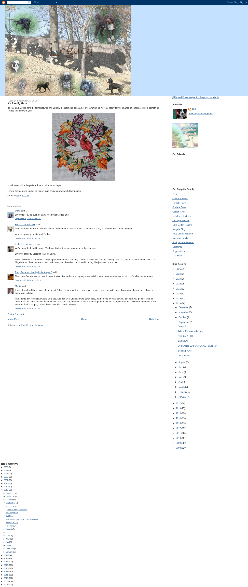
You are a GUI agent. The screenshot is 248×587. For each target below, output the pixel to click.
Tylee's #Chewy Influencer (190, 331)
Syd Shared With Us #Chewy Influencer (197, 346)
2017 (178, 403)
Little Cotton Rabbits (182, 225)
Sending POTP (185, 350)
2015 (178, 413)
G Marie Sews (179, 207)
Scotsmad (177, 247)
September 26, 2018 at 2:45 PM (27, 308)
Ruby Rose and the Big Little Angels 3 (33, 272)
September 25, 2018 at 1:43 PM (27, 238)
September (184, 322)
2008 (178, 448)
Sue (194, 109)
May (180, 377)
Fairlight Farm (179, 203)
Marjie (18, 286)
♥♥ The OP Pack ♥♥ (25, 224)
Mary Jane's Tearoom (182, 233)
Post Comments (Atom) (32, 325)
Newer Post (13, 319)
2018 (178, 303)
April (181, 382)
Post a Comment (15, 314)
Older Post (154, 319)
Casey (175, 194)
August (182, 362)
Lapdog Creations (180, 220)
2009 (178, 443)
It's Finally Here (185, 336)
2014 (178, 418)
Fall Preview (184, 355)
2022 (178, 283)
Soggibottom (178, 251)
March (181, 387)
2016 (178, 408)
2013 (178, 423)
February (183, 392)
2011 (178, 433)
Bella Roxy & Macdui (25, 244)
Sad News (183, 341)
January (182, 397)
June (181, 372)
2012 (178, 428)
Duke (17, 210)
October (182, 317)
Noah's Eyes (184, 326)
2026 (178, 269)
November (183, 312)
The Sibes (177, 255)
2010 (178, 438)
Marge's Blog (178, 229)
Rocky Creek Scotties (183, 242)
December (183, 307)
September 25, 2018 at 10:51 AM (28, 219)
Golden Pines (179, 211)
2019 (178, 298)
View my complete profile (200, 113)
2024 (178, 274)
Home (84, 319)
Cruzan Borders (180, 198)
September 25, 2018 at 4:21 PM (27, 266)
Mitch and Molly (180, 238)
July (180, 367)
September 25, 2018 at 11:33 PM (28, 280)
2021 (178, 289)
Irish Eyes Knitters (181, 216)
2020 (178, 293)
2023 (178, 279)
